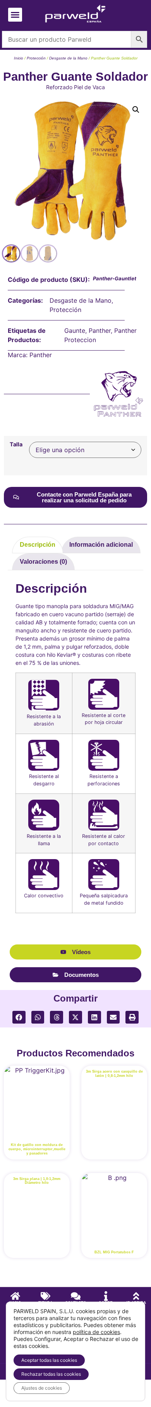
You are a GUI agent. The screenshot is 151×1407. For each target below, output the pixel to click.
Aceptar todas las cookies (49, 1360)
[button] (15, 15)
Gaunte (74, 330)
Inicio (18, 58)
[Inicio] (15, 1296)
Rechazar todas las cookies (51, 1374)
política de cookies (96, 1332)
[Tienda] (45, 1296)
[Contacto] (76, 1296)
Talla (16, 444)
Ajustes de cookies (41, 1388)
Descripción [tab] (37, 544)
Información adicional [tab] (101, 544)
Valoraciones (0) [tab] (43, 561)
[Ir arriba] (136, 1296)
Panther (100, 330)
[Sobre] (106, 1296)
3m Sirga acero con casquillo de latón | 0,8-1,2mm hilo (114, 1074)
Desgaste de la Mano (68, 58)
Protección (36, 58)
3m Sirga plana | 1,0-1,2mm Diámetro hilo (36, 1181)
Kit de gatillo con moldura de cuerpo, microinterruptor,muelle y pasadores (37, 1149)
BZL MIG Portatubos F (114, 1252)
